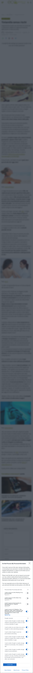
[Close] (30, 563)
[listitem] (16, 589)
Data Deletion (8, 670)
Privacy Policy (25, 670)
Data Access (16, 670)
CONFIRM (10, 664)
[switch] (27, 593)
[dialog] (16, 617)
